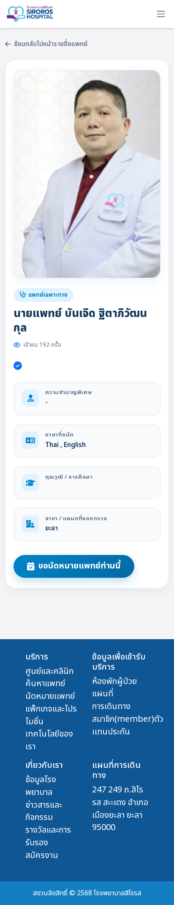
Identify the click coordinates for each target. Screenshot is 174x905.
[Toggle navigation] (161, 14)
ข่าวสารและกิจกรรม (43, 811)
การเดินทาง (111, 706)
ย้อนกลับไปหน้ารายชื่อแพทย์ (50, 44)
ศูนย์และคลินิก (49, 671)
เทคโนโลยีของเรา (49, 740)
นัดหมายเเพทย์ (50, 696)
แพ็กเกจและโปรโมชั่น (51, 715)
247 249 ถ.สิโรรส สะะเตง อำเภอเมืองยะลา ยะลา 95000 (120, 809)
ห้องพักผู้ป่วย (114, 681)
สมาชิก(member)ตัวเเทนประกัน (127, 725)
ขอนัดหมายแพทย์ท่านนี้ (79, 566)
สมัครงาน (41, 855)
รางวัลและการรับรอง (48, 836)
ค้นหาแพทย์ (45, 683)
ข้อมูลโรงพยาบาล (40, 786)
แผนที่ (102, 693)
